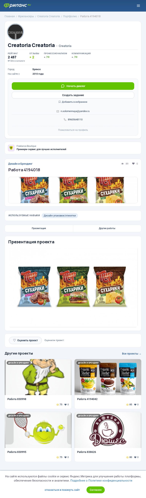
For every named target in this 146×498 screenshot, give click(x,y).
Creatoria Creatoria (31, 45)
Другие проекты (19, 353)
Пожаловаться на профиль (73, 130)
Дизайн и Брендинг (20, 163)
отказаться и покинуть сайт (62, 489)
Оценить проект (25, 340)
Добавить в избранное (74, 101)
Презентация (39, 228)
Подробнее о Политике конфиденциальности (101, 480)
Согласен (96, 489)
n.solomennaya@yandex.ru (75, 111)
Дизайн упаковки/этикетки (60, 215)
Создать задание (73, 95)
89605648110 (75, 119)
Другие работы (107, 228)
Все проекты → (131, 353)
